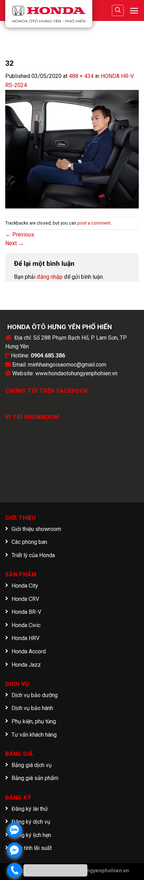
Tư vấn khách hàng (34, 734)
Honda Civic (26, 625)
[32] (72, 149)
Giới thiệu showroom (36, 529)
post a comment (93, 223)
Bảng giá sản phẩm (35, 778)
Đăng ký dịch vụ (31, 821)
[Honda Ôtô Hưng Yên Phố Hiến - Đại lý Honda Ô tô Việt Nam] (48, 14)
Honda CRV (25, 599)
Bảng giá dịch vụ (32, 765)
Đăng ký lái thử (30, 809)
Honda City (25, 585)
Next (14, 243)
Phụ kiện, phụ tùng (34, 721)
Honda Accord (29, 651)
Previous (19, 234)
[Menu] (134, 10)
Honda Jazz (26, 664)
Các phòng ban (29, 542)
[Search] (118, 10)
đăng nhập (50, 277)
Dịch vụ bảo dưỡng (35, 695)
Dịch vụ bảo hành (32, 708)
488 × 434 (81, 76)
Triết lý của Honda (33, 555)
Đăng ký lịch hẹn (31, 835)
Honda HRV (25, 638)
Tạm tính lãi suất (32, 848)
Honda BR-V (26, 612)
